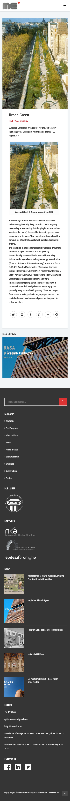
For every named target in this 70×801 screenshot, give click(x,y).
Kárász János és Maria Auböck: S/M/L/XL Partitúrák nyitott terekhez (46, 577)
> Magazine (9, 420)
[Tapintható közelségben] (14, 611)
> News (7, 442)
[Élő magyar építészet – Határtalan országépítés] (14, 687)
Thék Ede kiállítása (36, 654)
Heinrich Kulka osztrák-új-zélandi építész (45, 629)
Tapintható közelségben (19, 353)
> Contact (8, 478)
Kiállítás (24, 121)
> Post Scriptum (11, 428)
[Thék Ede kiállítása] (14, 662)
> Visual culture (11, 435)
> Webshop (9, 463)
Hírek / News (14, 121)
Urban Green (19, 115)
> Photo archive (11, 449)
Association (9, 733)
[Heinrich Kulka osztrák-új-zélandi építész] (14, 638)
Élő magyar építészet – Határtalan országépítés (43, 680)
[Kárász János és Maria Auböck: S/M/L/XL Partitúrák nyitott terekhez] (14, 584)
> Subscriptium (10, 470)
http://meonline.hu (13, 726)
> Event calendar (11, 456)
